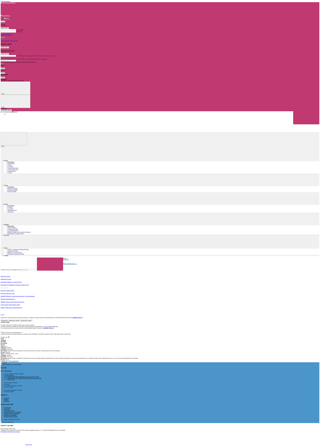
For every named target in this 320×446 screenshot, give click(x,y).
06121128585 (10, 375)
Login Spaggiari (43, 59)
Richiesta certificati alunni (7, 290)
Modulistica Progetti (6, 279)
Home (64, 258)
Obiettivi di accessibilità (10, 415)
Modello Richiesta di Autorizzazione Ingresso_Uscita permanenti (18, 296)
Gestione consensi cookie (10, 416)
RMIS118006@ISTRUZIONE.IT (23, 377)
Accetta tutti (26, 320)
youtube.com (4, 337)
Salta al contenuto (5, 1)
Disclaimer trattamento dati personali (10, 431)
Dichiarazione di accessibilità (11, 413)
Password (19, 31)
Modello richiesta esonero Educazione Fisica (12, 302)
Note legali (7, 409)
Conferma (9, 110)
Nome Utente (20, 30)
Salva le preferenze (13, 361)
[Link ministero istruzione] (8, 3)
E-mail (18, 55)
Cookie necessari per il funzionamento (11, 332)
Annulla (3, 110)
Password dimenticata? (7, 34)
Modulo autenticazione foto (8, 299)
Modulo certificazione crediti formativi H (11, 307)
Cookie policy (7, 407)
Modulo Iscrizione (5, 276)
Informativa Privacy (9, 410)
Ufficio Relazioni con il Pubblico (12, 412)
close (2, 146)
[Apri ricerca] (306, 117)
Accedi (3, 21)
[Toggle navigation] (14, 138)
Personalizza (4, 320)
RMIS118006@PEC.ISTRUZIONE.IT (24, 378)
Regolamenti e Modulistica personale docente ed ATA (15, 285)
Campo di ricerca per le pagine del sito (11, 269)
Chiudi (2, 68)
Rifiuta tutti (14, 320)
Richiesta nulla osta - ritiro (7, 293)
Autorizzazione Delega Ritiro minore (10, 304)
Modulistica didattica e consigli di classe (11, 282)
